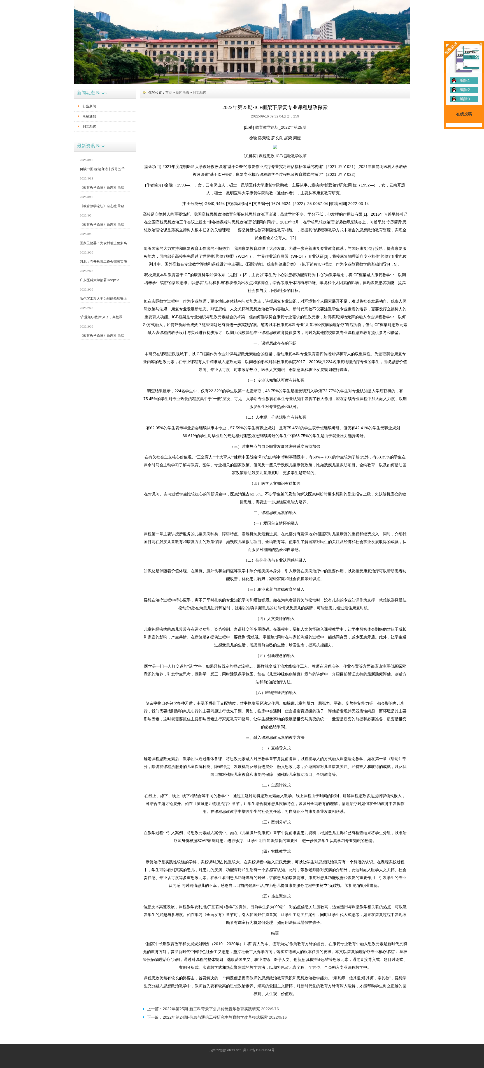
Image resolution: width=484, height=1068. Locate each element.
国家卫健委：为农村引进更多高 (103, 243)
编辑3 (465, 99)
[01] (242, 82)
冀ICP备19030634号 (258, 1050)
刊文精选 (89, 126)
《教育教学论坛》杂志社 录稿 (102, 188)
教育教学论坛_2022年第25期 (280, 127)
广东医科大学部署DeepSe (99, 280)
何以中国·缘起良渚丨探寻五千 (102, 169)
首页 (168, 92)
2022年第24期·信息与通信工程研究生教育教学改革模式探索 (215, 1017)
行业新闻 (89, 106)
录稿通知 (89, 116)
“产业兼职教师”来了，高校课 (101, 317)
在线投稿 (464, 114)
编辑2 (465, 89)
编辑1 (465, 80)
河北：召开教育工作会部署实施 (103, 262)
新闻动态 (182, 92)
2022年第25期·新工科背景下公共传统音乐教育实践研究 (211, 1009)
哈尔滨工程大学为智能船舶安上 (103, 299)
